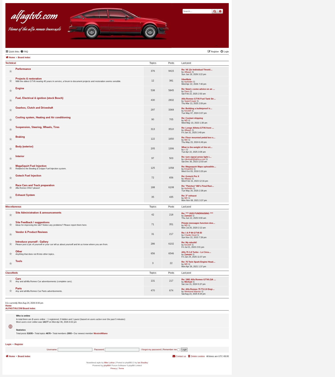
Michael (188, 282)
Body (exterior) (24, 146)
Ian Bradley (143, 362)
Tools (19, 261)
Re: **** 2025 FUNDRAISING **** (197, 213)
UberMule (186, 79)
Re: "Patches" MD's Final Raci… (197, 186)
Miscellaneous (13, 206)
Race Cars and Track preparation (35, 185)
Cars (18, 278)
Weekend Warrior (192, 291)
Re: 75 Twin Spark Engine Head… (198, 262)
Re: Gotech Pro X (190, 176)
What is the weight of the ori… (196, 147)
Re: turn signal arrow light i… (196, 157)
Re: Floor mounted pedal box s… (198, 137)
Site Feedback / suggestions (32, 222)
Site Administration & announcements (38, 212)
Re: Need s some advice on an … (198, 89)
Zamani (188, 215)
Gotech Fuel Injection (28, 175)
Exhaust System (25, 195)
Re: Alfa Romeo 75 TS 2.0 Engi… (198, 289)
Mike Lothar (109, 362)
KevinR (187, 111)
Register (19, 344)
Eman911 (188, 169)
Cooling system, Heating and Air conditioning (43, 117)
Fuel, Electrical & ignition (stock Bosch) (39, 98)
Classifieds (11, 273)
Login (8, 344)
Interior (20, 156)
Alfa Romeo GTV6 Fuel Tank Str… (198, 99)
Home (8, 305)
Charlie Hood (190, 235)
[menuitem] (24, 51)
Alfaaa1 (187, 72)
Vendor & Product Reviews (31, 232)
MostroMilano (101, 333)
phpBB (107, 365)
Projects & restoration (29, 78)
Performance (23, 68)
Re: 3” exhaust (189, 196)
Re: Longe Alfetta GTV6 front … (197, 128)
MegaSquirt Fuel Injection (31, 165)
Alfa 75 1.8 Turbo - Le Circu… (196, 252)
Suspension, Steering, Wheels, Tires (37, 127)
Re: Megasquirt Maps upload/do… (198, 166)
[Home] (207, 42)
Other (19, 251)
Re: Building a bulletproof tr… (196, 108)
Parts (19, 288)
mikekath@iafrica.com (194, 159)
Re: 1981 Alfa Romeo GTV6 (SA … (198, 279)
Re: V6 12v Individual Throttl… (196, 69)
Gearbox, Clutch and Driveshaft (34, 107)
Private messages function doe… (198, 223)
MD (186, 120)
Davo (186, 91)
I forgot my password (151, 349)
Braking (20, 136)
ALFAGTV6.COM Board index (20, 308)
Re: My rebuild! (189, 242)
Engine (20, 88)
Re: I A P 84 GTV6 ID (191, 233)
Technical (10, 63)
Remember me (170, 349)
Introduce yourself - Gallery (32, 241)
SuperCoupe (190, 101)
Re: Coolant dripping (192, 118)
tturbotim (188, 81)
